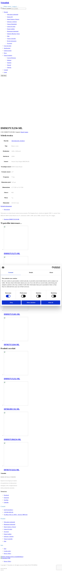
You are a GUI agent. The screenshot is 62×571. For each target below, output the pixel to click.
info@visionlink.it (8, 509)
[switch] (23, 296)
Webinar (9, 60)
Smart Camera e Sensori (13, 19)
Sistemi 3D (10, 17)
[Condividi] (3, 568)
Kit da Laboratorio (11, 41)
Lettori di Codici (11, 26)
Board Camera (24, 132)
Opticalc (9, 67)
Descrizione (7, 209)
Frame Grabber (11, 29)
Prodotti (6, 12)
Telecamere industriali (12, 14)
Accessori (9, 43)
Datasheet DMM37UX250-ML (11, 219)
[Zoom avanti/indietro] (6, 568)
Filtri (8, 36)
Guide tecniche (7, 50)
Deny (11, 302)
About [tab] (51, 272)
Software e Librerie (12, 21)
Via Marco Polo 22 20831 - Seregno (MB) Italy (16, 514)
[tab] (32, 209)
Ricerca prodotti (7, 8)
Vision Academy (8, 55)
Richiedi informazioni (6, 206)
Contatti (6, 70)
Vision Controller (11, 38)
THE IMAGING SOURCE (18, 141)
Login (5, 72)
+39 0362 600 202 (8, 512)
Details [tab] (31, 272)
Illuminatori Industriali (12, 31)
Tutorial (9, 65)
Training (9, 62)
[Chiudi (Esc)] (1, 568)
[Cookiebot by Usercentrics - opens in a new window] (53, 267)
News (5, 53)
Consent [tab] (10, 272)
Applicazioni (7, 48)
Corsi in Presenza (11, 57)
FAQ (5, 548)
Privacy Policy (7, 553)
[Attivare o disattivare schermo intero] (4, 568)
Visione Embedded (12, 24)
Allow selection (31, 302)
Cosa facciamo (7, 45)
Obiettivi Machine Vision (13, 33)
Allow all (50, 302)
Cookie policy (7, 551)
